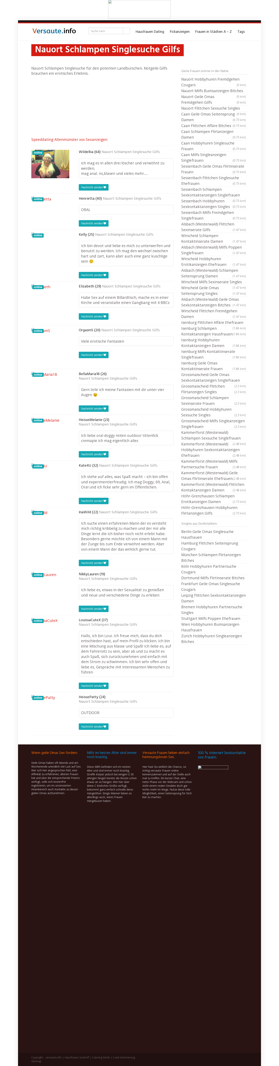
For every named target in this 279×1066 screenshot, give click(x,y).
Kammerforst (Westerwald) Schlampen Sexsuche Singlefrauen (213, 435)
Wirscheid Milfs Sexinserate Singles (213, 282)
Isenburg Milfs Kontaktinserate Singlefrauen (213, 354)
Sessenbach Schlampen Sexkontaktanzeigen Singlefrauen (213, 192)
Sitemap (36, 1061)
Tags (241, 32)
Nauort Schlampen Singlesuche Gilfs (131, 152)
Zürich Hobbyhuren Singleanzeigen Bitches (211, 638)
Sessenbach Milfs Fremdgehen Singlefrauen (213, 215)
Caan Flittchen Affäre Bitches (213, 125)
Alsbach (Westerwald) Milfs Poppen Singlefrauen (213, 250)
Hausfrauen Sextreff (77, 1057)
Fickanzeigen (180, 32)
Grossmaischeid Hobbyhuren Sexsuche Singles (213, 412)
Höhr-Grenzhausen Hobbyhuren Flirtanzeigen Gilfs (213, 510)
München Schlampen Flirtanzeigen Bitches (211, 557)
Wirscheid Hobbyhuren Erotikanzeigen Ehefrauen (213, 261)
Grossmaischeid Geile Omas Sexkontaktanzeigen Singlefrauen (213, 377)
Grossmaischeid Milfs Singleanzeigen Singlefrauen (213, 423)
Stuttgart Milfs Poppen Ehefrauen (210, 618)
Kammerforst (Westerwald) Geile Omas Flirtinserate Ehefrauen (213, 475)
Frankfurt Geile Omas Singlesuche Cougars (210, 586)
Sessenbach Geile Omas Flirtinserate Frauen (213, 169)
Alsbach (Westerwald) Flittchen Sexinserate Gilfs (213, 226)
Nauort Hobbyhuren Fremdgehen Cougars (213, 82)
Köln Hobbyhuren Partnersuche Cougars (208, 569)
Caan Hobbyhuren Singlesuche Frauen (213, 146)
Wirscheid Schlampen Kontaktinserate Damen (213, 238)
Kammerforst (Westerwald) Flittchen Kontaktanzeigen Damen (213, 487)
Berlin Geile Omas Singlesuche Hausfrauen (207, 534)
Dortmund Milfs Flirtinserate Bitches (212, 577)
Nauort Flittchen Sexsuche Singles (213, 108)
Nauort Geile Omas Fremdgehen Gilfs (213, 99)
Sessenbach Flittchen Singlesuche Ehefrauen (213, 180)
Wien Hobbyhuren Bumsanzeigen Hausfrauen (210, 627)
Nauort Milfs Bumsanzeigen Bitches (213, 91)
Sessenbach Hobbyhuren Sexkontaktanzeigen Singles (213, 203)
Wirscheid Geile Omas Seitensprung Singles (213, 290)
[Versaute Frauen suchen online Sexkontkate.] (54, 32)
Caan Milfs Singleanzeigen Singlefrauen (213, 157)
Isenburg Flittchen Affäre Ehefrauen (213, 323)
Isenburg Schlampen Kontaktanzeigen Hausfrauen (213, 331)
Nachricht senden (92, 187)
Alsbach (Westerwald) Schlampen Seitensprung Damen (213, 273)
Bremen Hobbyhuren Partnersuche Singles (211, 609)
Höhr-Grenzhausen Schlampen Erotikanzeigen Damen (213, 498)
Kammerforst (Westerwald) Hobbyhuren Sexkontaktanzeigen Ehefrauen (213, 449)
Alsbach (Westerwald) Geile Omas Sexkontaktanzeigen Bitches (213, 302)
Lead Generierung (124, 1057)
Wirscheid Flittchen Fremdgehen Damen (213, 313)
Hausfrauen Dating (150, 32)
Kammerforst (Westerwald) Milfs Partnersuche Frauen (213, 464)
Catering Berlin (101, 1057)
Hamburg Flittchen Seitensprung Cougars (209, 546)
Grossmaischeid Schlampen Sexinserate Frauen (213, 400)
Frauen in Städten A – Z (213, 32)
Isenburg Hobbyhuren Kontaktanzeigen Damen (213, 342)
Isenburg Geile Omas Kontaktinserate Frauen (213, 365)
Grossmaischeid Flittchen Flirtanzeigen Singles (213, 389)
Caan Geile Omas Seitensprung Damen (213, 116)
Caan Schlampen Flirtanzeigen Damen (213, 134)
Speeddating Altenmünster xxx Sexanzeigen (69, 139)
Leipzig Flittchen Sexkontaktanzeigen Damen (213, 598)
